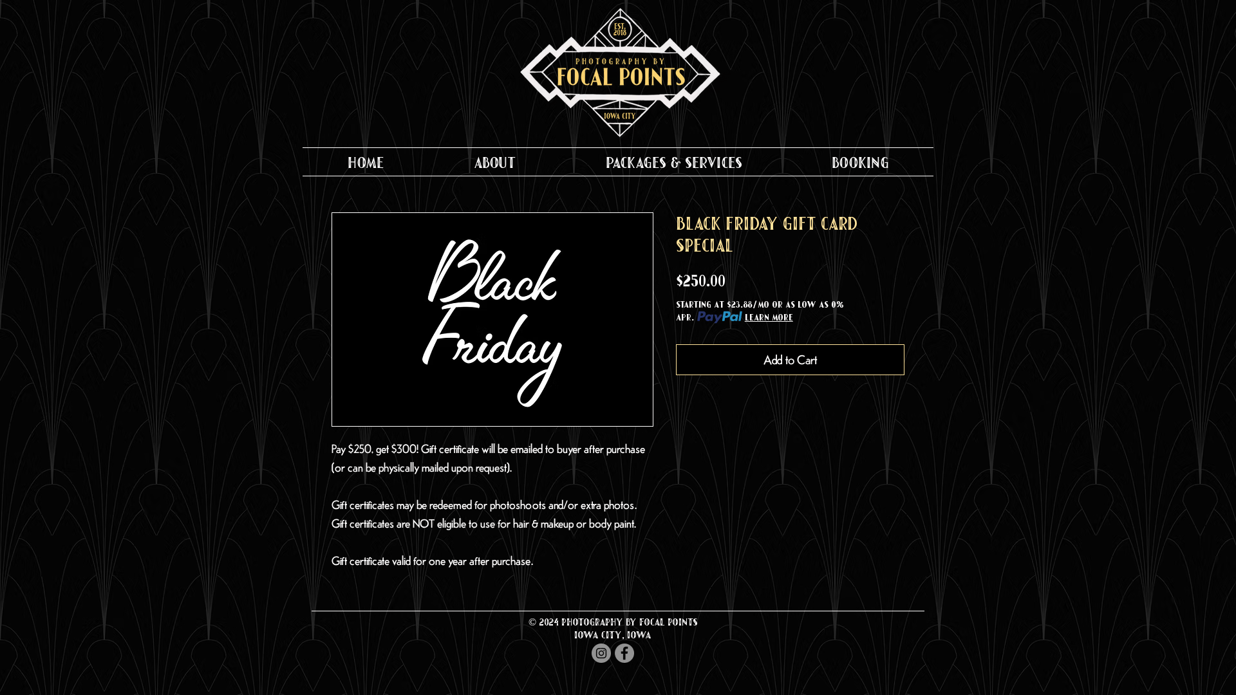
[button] (495, 162)
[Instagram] (601, 653)
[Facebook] (624, 653)
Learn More (769, 316)
